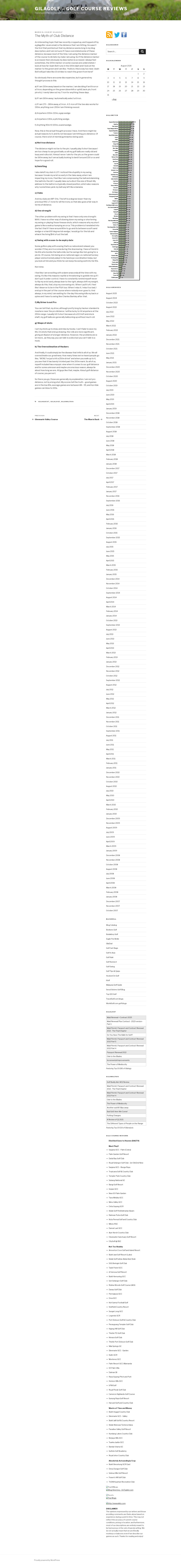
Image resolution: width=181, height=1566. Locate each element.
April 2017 (110, 482)
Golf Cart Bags (112, 948)
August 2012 (111, 685)
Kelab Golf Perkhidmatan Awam (121, 1211)
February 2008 (112, 892)
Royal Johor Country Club (119, 1455)
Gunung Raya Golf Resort (119, 1398)
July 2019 (109, 390)
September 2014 (113, 593)
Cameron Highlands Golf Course (122, 1394)
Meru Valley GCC (115, 1202)
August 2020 (111, 381)
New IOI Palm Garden (117, 1193)
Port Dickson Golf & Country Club (122, 1320)
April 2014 (110, 602)
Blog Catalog (111, 925)
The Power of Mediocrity (117, 1064)
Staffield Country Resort (119, 1307)
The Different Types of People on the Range (125, 1123)
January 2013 (111, 662)
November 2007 (113, 906)
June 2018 (110, 441)
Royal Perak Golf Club (117, 1390)
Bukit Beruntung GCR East (119, 1464)
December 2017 (112, 468)
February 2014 (112, 611)
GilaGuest (43, 401)
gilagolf (58, 32)
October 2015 (111, 533)
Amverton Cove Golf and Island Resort (124, 1250)
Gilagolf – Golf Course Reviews (81, 8)
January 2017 (111, 491)
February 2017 (112, 487)
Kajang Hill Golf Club (117, 1329)
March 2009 (111, 846)
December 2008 (113, 855)
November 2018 (112, 418)
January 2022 (111, 335)
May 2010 (110, 795)
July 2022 (110, 312)
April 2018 (110, 450)
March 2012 (111, 708)
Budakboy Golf (112, 934)
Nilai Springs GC (115, 1346)
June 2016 (110, 510)
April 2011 (110, 754)
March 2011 (110, 759)
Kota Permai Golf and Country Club (123, 1219)
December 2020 (113, 367)
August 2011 (111, 736)
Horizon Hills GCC (116, 1381)
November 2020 (113, 372)
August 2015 (111, 542)
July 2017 (109, 478)
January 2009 (111, 851)
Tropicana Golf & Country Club (121, 1171)
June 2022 (110, 316)
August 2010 (111, 786)
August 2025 (111, 293)
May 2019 (110, 399)
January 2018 (111, 464)
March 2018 (111, 455)
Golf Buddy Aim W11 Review (118, 1082)
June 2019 (110, 395)
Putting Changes (114, 1115)
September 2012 (113, 680)
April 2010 (110, 800)
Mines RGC (113, 1224)
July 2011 (109, 740)
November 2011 (112, 722)
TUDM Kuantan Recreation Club (122, 1482)
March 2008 (111, 888)
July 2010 (110, 791)
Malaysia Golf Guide (114, 985)
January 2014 (111, 616)
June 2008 (110, 878)
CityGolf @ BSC (115, 1241)
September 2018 (113, 427)
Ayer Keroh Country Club (119, 1233)
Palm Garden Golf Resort (119, 1154)
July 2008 (110, 874)
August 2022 (111, 307)
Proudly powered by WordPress (47, 1560)
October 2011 (111, 726)
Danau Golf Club (115, 1289)
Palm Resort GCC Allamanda (120, 1364)
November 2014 (112, 584)
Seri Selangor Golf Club (118, 1281)
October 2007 (112, 910)
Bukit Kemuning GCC (117, 1276)
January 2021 (111, 362)
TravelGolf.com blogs (114, 999)
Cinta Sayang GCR (116, 1206)
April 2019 (110, 404)
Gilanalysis (67, 401)
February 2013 (112, 657)
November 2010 (113, 777)
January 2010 (111, 814)
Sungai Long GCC (116, 1311)
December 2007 (113, 901)
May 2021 (110, 358)
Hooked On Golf (112, 976)
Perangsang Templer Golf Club (121, 1324)
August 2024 (111, 298)
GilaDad (109, 943)
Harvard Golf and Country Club (121, 1403)
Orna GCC (113, 1298)
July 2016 (109, 505)
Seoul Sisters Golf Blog (115, 990)
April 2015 (110, 560)
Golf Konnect (111, 962)
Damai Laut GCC (115, 1228)
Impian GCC (113, 1189)
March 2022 (111, 326)
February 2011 (111, 763)
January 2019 (111, 408)
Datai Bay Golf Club (116, 1158)
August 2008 (111, 869)
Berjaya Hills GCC (116, 1438)
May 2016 (110, 514)
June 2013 (110, 639)
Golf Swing (110, 966)
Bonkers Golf (111, 930)
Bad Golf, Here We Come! (117, 1111)
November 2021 (112, 344)
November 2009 (113, 823)
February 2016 (112, 524)
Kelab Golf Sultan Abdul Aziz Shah (122, 1259)
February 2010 (112, 809)
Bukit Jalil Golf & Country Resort (121, 1420)
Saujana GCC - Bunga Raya (119, 1167)
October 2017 (111, 473)
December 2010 (113, 772)
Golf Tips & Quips (113, 971)
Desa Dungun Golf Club (118, 1469)
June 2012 (110, 694)
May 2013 (110, 643)
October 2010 (112, 782)
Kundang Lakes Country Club (120, 1434)
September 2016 (113, 501)
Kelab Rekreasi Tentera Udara (121, 1425)
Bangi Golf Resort (116, 1185)
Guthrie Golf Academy (117, 1451)
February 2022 (112, 330)
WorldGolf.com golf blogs (116, 1003)
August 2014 (111, 597)
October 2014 (111, 588)
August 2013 (111, 630)
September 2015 (113, 537)
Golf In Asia (110, 953)
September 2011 (113, 731)
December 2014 (112, 579)
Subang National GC (117, 1180)
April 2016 (110, 519)
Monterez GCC (115, 1359)
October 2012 (111, 676)
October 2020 (112, 376)
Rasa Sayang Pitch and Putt (120, 1377)
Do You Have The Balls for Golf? (120, 1035)
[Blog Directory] (119, 1490)
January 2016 (111, 528)
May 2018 (110, 445)
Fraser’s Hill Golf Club (117, 1477)
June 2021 (110, 353)
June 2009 (110, 837)
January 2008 (111, 897)
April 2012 (110, 703)
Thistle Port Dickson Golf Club (121, 1342)
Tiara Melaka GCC (116, 1198)
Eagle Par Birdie (112, 939)
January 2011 (111, 768)
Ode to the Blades (114, 1056)
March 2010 (111, 805)
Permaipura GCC (115, 1294)
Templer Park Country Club (120, 1176)
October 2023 (112, 303)
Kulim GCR (113, 1355)
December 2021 (112, 339)
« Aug (114, 99)
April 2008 (110, 883)
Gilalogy (55, 401)
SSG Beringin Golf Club (118, 1263)
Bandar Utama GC (116, 1447)
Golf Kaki (109, 957)
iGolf (108, 980)
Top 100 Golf (111, 994)
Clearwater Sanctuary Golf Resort (122, 1237)
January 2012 (111, 712)
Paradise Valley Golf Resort (120, 1429)
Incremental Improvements (118, 1060)
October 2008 (112, 864)
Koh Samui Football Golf (118, 1303)
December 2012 (112, 666)
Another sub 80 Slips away (117, 1108)
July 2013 (109, 634)
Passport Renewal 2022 (116, 1052)
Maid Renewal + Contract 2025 (119, 1017)
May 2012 (110, 699)
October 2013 (111, 620)
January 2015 (111, 574)
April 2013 (110, 648)
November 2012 (112, 671)
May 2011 (110, 749)
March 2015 (111, 565)
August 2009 (111, 828)
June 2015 (110, 551)
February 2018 (112, 459)
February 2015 (112, 570)
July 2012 (109, 689)
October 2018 (111, 422)
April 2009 (110, 841)
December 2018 (112, 413)
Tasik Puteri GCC (116, 1268)
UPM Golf (112, 1385)
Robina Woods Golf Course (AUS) (122, 1285)
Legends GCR (114, 1316)
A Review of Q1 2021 (115, 1119)
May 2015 (110, 556)
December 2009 (113, 818)
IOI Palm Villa (114, 1368)
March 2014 (111, 607)
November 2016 (112, 496)
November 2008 (113, 860)
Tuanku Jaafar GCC (116, 1442)
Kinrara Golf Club (115, 1337)
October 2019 (111, 385)
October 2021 (111, 349)
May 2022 (110, 321)
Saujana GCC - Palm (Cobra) (120, 1150)
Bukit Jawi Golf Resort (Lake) (120, 1255)
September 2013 (113, 625)
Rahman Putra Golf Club (118, 1215)
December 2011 (112, 717)
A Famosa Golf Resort (118, 1272)
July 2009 (110, 832)
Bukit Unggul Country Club (119, 1412)
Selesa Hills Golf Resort (118, 1473)
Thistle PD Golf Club (117, 1333)
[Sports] (110, 1495)
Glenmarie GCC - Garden (118, 1350)
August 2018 (111, 432)
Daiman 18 (113, 1372)
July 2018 (109, 436)
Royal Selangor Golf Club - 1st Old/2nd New (126, 1163)
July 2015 (109, 547)
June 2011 (110, 745)
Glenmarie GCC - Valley (118, 1416)
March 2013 (111, 653)
